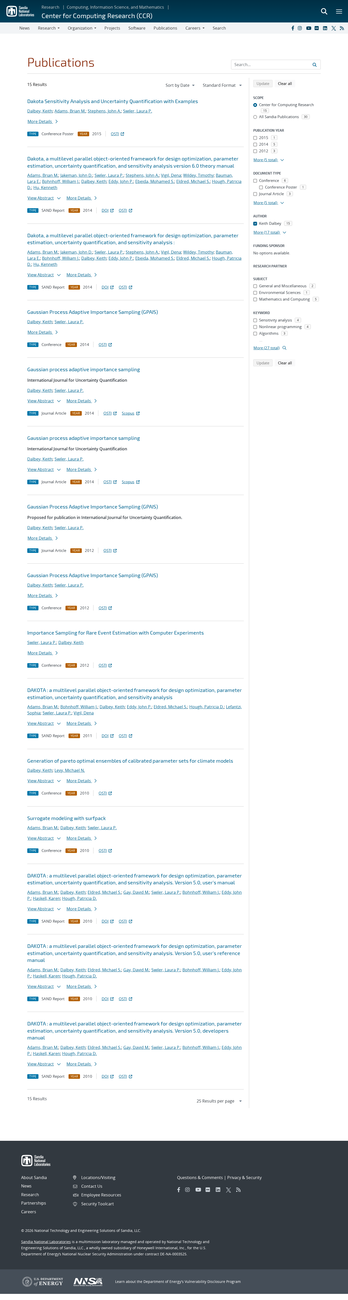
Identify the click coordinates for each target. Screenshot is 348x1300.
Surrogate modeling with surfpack (66, 818)
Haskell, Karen (46, 898)
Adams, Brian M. (70, 111)
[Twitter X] (334, 28)
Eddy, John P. (121, 181)
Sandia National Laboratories (46, 1241)
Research (50, 7)
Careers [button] (192, 28)
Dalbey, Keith (39, 111)
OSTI (115, 133)
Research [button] (47, 28)
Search (219, 28)
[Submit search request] (315, 64)
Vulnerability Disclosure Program (213, 1281)
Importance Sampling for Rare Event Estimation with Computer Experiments (115, 632)
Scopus (128, 413)
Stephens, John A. (104, 111)
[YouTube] (309, 28)
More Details (40, 121)
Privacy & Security (244, 1177)
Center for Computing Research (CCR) (97, 15)
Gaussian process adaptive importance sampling (83, 369)
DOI (105, 210)
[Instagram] (301, 28)
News (24, 28)
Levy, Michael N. (70, 770)
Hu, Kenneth (45, 187)
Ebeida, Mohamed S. (154, 181)
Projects (112, 28)
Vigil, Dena (171, 175)
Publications (165, 28)
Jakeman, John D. (76, 175)
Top (333, 1294)
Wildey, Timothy (198, 175)
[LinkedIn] (326, 28)
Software (136, 28)
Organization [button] (80, 28)
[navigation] (181, 85)
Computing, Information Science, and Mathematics (115, 7)
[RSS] (343, 28)
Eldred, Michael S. (193, 181)
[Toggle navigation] (9, 28)
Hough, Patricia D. (206, 707)
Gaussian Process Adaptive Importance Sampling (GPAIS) (92, 312)
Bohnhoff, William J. (60, 181)
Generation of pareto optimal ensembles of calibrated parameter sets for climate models (130, 761)
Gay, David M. (136, 892)
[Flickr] (318, 28)
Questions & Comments (200, 1177)
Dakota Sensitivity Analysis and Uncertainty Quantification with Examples (112, 101)
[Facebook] (292, 28)
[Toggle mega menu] (339, 11)
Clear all (286, 83)
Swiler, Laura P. (137, 111)
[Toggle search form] (324, 11)
